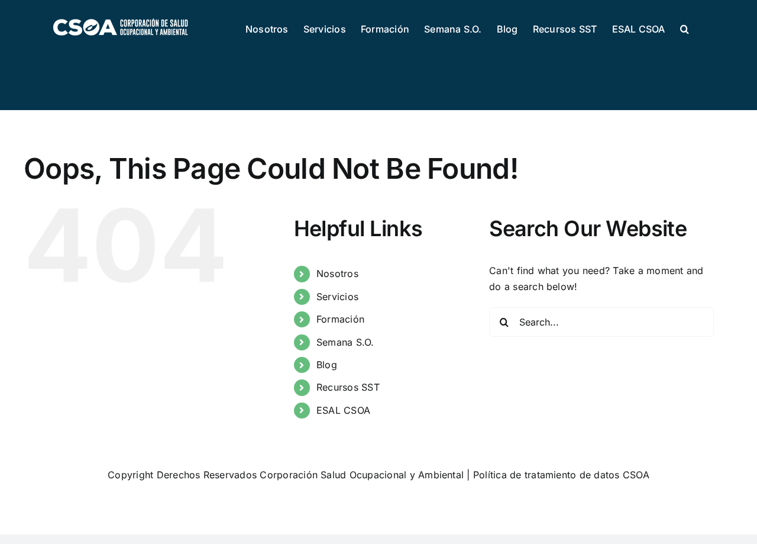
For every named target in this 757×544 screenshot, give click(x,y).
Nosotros (337, 273)
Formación (340, 319)
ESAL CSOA (343, 410)
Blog (326, 365)
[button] (684, 28)
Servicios (337, 296)
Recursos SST (348, 387)
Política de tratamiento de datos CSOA (561, 475)
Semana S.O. (345, 342)
